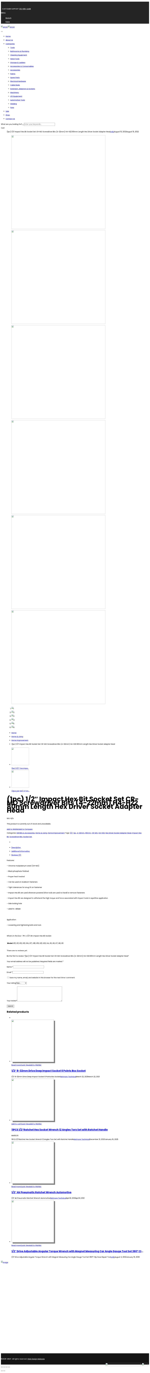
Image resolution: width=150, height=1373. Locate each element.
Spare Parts (15, 77)
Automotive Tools (17, 100)
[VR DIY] (4, 27)
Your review (12, 1001)
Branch (8, 1283)
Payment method (13, 1316)
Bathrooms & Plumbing (19, 51)
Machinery (14, 92)
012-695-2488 (25, 9)
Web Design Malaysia (36, 1359)
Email (9, 972)
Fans (12, 107)
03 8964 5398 (7, 1348)
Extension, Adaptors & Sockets (22, 89)
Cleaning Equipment (18, 55)
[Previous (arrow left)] (2, 1370)
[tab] (77, 847)
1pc (75, 833)
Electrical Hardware (18, 81)
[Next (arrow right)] (4, 1370)
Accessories (15, 70)
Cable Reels (15, 85)
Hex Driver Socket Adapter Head (118, 833)
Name (10, 967)
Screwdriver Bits (16, 837)
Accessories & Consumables (22, 66)
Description (16, 847)
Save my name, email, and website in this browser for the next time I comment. (42, 977)
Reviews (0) (16, 855)
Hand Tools (14, 59)
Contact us (10, 1286)
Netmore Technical (68, 1076)
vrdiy (112, 131)
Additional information (20, 851)
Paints (12, 74)
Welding (13, 104)
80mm (88, 833)
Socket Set (27, 837)
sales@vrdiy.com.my (9, 1352)
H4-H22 (102, 833)
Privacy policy (11, 1319)
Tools (12, 47)
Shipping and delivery (14, 1313)
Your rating (11, 983)
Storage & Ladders (17, 62)
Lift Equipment (16, 96)
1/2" (71, 833)
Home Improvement (19, 740)
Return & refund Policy (15, 1322)
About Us (9, 1280)
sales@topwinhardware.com (31, 1352)
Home (13, 733)
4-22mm (80, 833)
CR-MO (95, 833)
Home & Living (17, 736)
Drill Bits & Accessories (26, 833)
